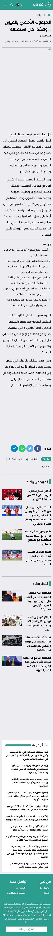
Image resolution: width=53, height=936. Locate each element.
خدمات (46, 893)
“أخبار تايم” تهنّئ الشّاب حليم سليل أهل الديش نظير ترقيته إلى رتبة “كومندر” (29, 828)
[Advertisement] (26, 103)
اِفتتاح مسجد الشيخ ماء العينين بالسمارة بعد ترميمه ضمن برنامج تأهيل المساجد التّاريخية (26, 818)
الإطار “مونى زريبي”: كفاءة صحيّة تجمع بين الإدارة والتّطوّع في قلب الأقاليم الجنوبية (27, 808)
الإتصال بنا (44, 888)
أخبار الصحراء (31, 459)
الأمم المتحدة (15, 459)
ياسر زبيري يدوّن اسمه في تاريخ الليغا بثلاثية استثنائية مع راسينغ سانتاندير (38, 537)
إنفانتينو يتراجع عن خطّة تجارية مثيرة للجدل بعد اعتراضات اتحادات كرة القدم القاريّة (37, 664)
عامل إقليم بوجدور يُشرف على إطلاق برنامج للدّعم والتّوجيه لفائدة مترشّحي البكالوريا (29, 782)
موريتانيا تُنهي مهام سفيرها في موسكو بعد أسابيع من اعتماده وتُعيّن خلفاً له (27, 838)
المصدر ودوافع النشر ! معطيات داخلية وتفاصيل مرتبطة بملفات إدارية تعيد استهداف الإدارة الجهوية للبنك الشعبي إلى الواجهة (27, 851)
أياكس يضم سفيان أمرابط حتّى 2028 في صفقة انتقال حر (39, 495)
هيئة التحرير (45, 36)
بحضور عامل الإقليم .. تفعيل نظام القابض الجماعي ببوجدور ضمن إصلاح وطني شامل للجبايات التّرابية (27, 796)
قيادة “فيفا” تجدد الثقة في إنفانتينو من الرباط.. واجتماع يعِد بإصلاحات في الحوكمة (37, 643)
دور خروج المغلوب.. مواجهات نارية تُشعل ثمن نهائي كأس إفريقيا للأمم (29, 865)
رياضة (38, 15)
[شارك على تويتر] (29, 448)
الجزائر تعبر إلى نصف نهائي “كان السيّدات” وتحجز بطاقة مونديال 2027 (39, 623)
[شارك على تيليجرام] (14, 448)
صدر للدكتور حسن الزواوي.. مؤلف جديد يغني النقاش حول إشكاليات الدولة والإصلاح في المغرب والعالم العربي (27, 755)
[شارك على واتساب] (22, 448)
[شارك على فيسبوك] (37, 448)
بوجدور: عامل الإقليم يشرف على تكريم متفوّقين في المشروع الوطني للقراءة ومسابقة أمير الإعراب (29, 769)
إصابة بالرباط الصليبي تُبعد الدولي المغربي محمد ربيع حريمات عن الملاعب (38, 558)
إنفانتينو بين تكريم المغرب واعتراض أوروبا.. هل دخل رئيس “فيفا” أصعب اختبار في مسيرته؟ (37, 601)
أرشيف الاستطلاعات (16, 893)
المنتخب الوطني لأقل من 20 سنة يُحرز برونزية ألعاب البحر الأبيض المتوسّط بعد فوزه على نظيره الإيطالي (27, 266)
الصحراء (45, 466)
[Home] (49, 14)
